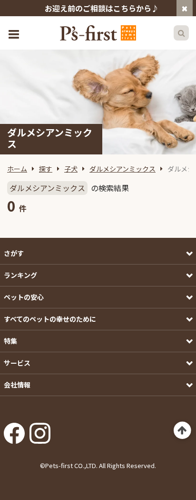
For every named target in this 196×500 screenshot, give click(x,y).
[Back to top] (182, 430)
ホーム (17, 168)
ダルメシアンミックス (122, 168)
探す (45, 168)
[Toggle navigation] (15, 33)
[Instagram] (39, 430)
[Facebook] (14, 430)
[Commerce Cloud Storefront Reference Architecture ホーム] (98, 33)
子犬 (71, 168)
